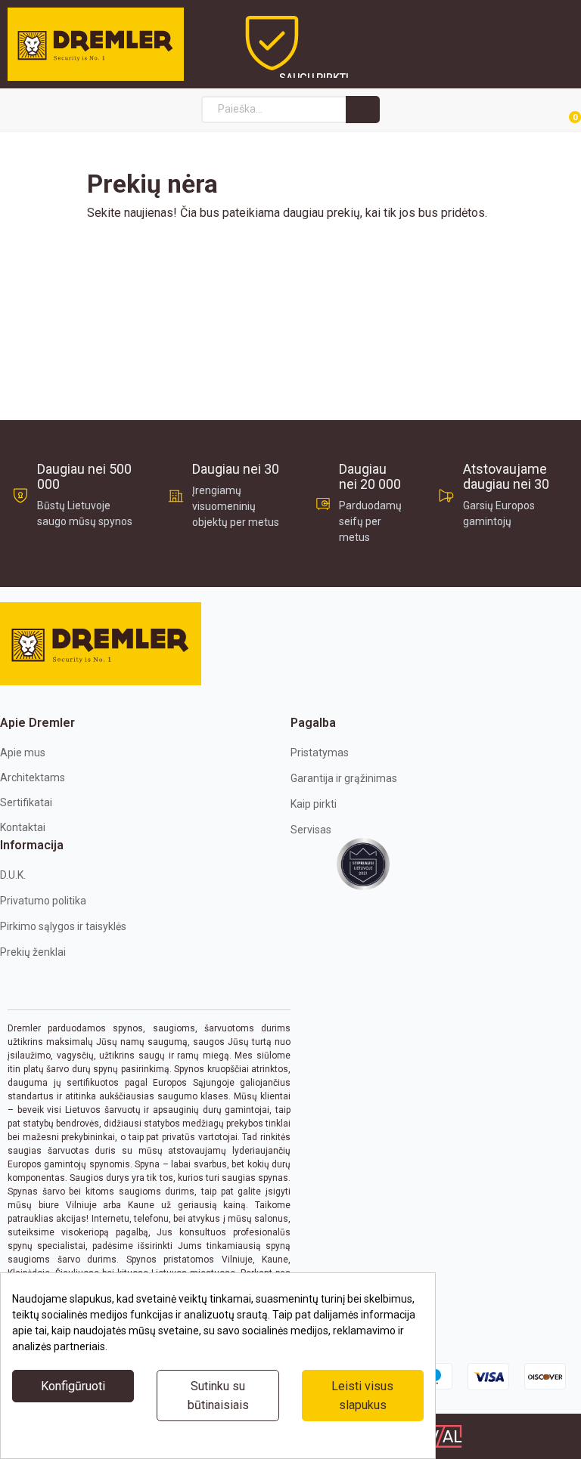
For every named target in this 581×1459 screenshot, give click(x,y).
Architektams (32, 777)
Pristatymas (319, 753)
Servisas (310, 830)
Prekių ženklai (33, 952)
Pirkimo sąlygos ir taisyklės (63, 926)
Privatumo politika (43, 901)
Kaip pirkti (313, 804)
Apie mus (22, 753)
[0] (557, 110)
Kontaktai (22, 827)
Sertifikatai (26, 802)
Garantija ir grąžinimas (343, 778)
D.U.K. (13, 875)
